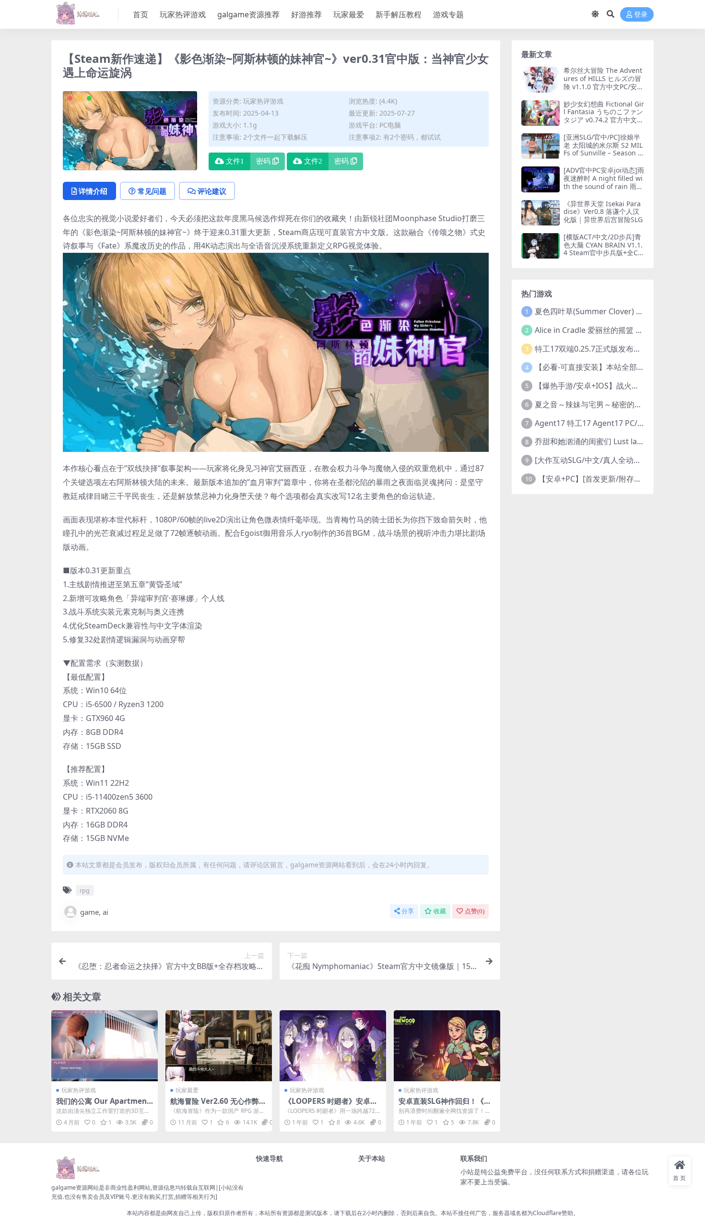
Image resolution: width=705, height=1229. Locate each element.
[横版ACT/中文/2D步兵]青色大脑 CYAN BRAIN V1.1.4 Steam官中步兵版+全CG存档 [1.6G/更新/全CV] (603, 248)
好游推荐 (306, 14)
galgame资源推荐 (248, 14)
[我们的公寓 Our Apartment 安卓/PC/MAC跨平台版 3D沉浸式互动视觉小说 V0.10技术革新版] (104, 1045)
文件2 (313, 161)
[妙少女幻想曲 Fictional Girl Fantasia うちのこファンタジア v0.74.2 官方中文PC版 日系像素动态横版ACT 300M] (540, 113)
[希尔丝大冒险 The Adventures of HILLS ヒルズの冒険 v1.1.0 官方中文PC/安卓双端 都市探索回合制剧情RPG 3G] (540, 79)
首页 (140, 14)
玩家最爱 (348, 14)
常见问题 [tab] (152, 191)
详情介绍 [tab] (93, 191)
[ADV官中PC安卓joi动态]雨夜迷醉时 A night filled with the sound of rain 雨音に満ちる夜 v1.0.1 (604, 182)
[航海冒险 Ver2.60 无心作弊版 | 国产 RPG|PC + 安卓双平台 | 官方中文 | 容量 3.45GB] (218, 1045)
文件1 (235, 161)
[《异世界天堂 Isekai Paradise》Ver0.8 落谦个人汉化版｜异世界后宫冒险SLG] (540, 212)
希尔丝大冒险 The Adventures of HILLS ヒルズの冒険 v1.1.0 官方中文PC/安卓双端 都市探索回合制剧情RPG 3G (604, 86)
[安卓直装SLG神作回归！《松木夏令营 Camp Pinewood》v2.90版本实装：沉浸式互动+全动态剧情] (447, 1045)
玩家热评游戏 (183, 14)
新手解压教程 (399, 14)
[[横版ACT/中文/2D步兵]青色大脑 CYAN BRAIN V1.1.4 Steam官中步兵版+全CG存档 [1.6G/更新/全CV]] (540, 246)
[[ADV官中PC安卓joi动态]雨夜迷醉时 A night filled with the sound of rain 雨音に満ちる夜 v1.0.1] (540, 179)
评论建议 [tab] (212, 191)
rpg (85, 890)
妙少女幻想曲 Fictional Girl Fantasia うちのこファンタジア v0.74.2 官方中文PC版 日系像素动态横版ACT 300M (604, 120)
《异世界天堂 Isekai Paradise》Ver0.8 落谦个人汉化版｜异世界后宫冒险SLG (603, 212)
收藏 (440, 911)
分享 (407, 911)
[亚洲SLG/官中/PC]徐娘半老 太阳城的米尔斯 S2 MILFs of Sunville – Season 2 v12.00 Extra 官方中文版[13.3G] (604, 153)
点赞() (474, 911)
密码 (263, 161)
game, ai (94, 912)
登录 (640, 14)
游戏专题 (448, 14)
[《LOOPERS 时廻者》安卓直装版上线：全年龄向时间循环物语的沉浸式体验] (333, 1045)
